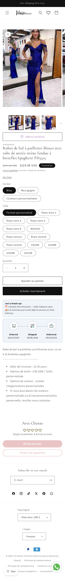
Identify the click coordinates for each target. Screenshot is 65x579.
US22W (28, 253)
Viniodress (18, 556)
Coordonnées (46, 571)
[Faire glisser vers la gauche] (4, 123)
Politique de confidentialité (21, 566)
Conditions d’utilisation (48, 566)
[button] (7, 13)
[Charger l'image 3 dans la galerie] (49, 122)
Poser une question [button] (33, 453)
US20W (10, 253)
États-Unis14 (38, 236)
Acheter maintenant (32, 291)
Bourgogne (28, 190)
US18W (52, 244)
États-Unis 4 (13, 220)
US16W (35, 244)
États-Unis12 (14, 236)
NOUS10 (35, 228)
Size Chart (7, 177)
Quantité (7, 260)
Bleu (9, 190)
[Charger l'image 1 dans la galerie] (16, 122)
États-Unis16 (14, 244)
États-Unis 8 (13, 228)
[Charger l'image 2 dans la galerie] (32, 122)
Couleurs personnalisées (21, 198)
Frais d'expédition (10, 170)
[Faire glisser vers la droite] (61, 123)
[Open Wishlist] (48, 13)
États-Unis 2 (49, 212)
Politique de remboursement (37, 560)
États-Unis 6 (38, 220)
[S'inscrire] (51, 480)
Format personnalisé (19, 212)
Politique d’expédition (26, 571)
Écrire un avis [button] (32, 444)
